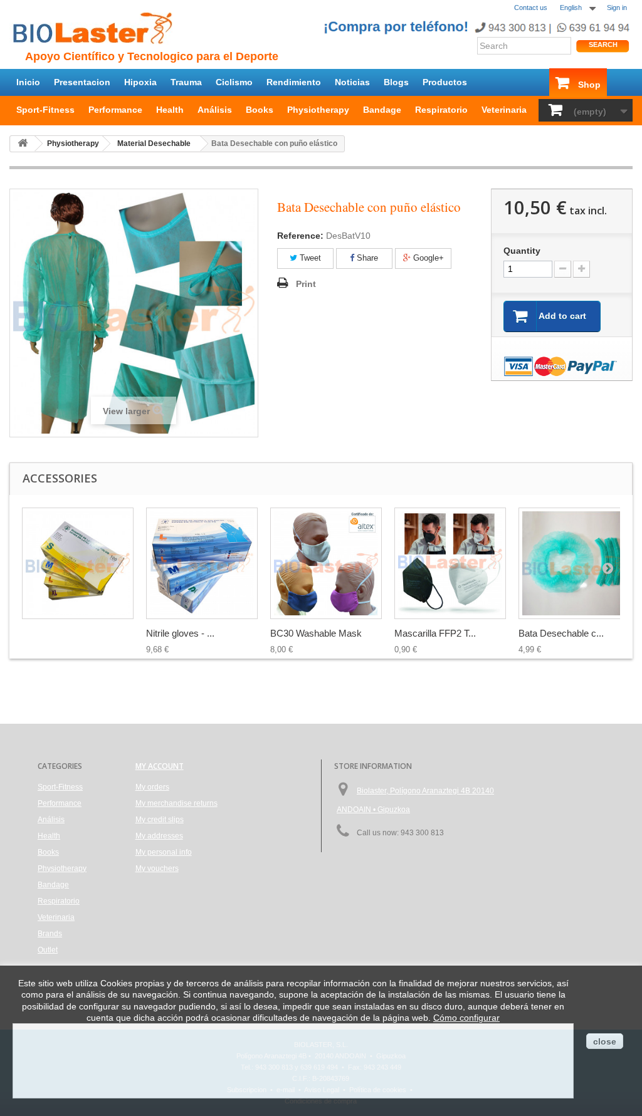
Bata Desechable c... (561, 633)
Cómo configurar (466, 1018)
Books (259, 110)
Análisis (214, 110)
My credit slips (159, 819)
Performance (115, 110)
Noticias (352, 82)
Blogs (396, 82)
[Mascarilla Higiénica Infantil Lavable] (326, 563)
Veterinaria (504, 110)
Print (306, 284)
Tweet (309, 258)
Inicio (28, 82)
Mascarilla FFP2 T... (435, 633)
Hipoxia (140, 82)
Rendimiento (293, 82)
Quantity (521, 251)
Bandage (382, 110)
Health (170, 110)
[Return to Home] (22, 144)
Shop (589, 85)
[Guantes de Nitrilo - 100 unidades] (78, 563)
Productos (445, 82)
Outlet (48, 950)
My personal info (163, 852)
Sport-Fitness (45, 110)
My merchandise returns (176, 803)
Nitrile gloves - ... (180, 633)
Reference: (300, 236)
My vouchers (157, 868)
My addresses (159, 836)
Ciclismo (234, 82)
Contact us (530, 7)
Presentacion (82, 82)
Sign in (617, 7)
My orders (152, 787)
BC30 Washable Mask (316, 633)
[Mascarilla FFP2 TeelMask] (450, 563)
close (604, 1041)
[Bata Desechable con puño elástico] (574, 563)
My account (159, 766)
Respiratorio (441, 110)
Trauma (186, 82)
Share (366, 258)
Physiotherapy (318, 110)
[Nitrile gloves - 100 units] (202, 563)
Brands (50, 933)
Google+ (427, 258)
